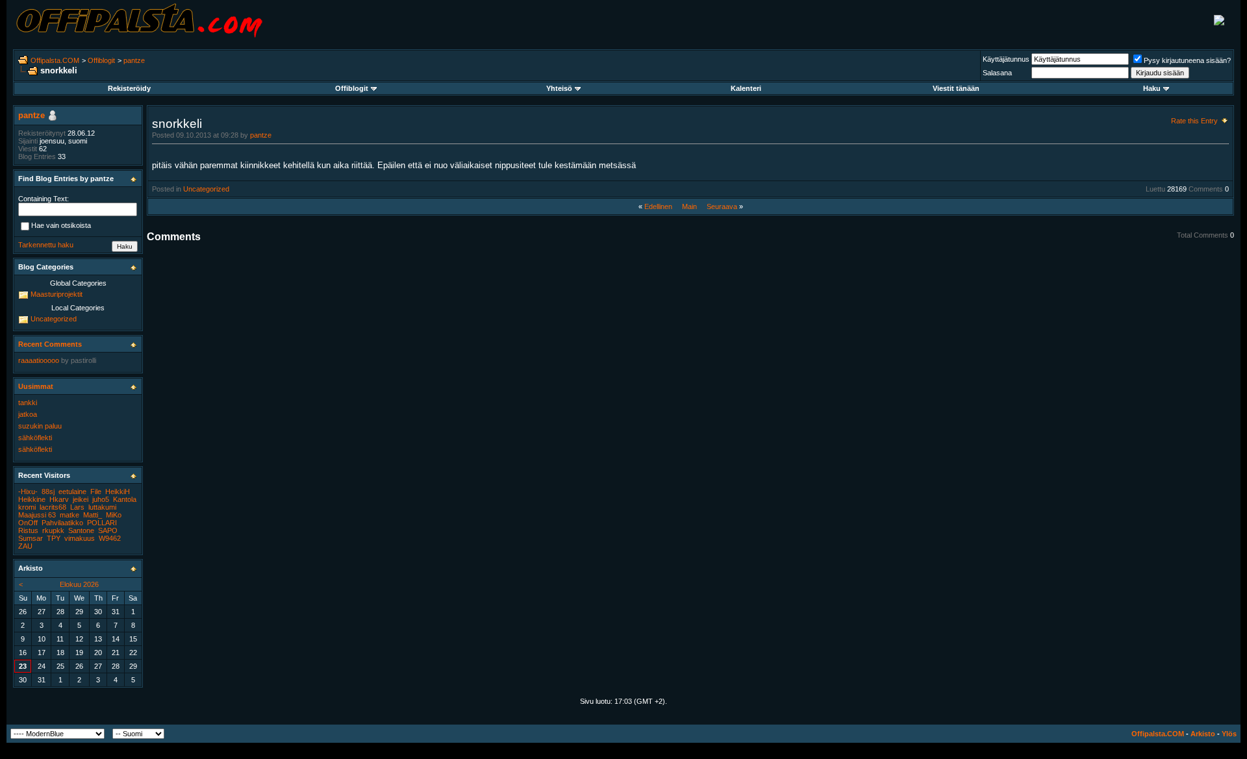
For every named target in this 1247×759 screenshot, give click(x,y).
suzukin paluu (40, 426)
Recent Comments (50, 344)
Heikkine (31, 499)
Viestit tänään (956, 88)
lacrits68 (53, 507)
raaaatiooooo (38, 360)
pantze (134, 60)
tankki (27, 402)
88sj (48, 491)
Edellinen (658, 206)
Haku (1152, 88)
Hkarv (59, 499)
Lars (77, 507)
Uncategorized (206, 189)
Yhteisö (559, 88)
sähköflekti (35, 438)
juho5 (100, 499)
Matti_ (92, 515)
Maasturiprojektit (56, 294)
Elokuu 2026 (79, 584)
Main (689, 206)
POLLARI (102, 523)
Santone (81, 530)
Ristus (28, 530)
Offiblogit (101, 60)
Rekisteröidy (129, 88)
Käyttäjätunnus (1006, 59)
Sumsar (30, 538)
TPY (53, 538)
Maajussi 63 (37, 515)
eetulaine (72, 491)
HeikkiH (117, 491)
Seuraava (722, 206)
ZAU (25, 546)
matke (69, 515)
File (95, 491)
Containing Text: (43, 199)
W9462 (110, 538)
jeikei (80, 499)
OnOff (28, 523)
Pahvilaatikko (62, 523)
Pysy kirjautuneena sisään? (1187, 60)
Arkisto (1202, 734)
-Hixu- (28, 491)
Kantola (124, 499)
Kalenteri (746, 88)
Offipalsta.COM (55, 60)
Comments (1206, 189)
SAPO (108, 530)
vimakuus (79, 538)
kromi (27, 507)
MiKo (113, 515)
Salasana (997, 73)
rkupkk (53, 530)
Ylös (1229, 734)
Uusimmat (35, 386)
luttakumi (102, 507)
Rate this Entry (1194, 121)
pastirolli (83, 360)
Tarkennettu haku (45, 245)
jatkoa (27, 414)
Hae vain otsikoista (61, 226)
